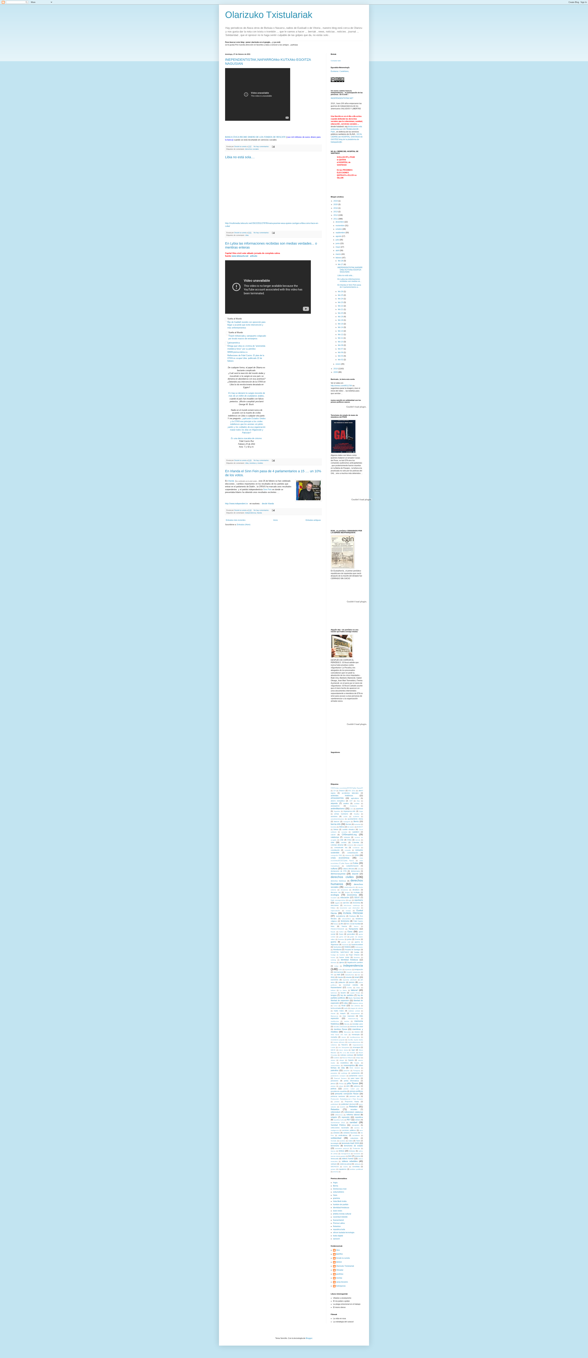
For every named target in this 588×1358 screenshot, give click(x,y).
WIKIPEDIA (335, 1166)
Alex (338, 1250)
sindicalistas (342, 1135)
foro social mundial (353, 924)
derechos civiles (342, 877)
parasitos (334, 1073)
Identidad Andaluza (349, 960)
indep (336, 966)
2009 (336, 372)
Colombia (355, 842)
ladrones (334, 993)
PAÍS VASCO (355, 1068)
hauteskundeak (357, 944)
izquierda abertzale (350, 980)
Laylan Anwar (355, 993)
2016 (336, 208)
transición (357, 1153)
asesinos (334, 816)
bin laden (350, 827)
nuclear (360, 1055)
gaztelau (339, 1274)
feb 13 (341, 331)
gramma (336, 1198)
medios (346, 1021)
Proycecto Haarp (352, 1101)
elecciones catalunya (352, 905)
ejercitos (346, 903)
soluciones (354, 1138)
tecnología (334, 1143)
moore (343, 1037)
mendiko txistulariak (340, 1026)
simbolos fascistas (350, 1133)
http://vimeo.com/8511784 (341, 386)
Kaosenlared (336, 987)
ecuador (334, 897)
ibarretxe (357, 957)
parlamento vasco (356, 1076)
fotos (332, 926)
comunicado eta (340, 847)
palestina (334, 1070)
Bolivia (336, 829)
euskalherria (340, 916)
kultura (333, 990)
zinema (335, 1172)
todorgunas (341, 1286)
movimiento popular (338, 1040)
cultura (334, 868)
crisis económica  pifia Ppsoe (347, 788)
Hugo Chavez (354, 955)
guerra (333, 942)
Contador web (336, 61)
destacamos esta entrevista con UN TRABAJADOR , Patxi (346, 129)
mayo (338, 247)
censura (347, 837)
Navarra (344, 1045)
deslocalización (349, 887)
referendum (335, 1112)
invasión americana (353, 972)
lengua (334, 995)
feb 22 (341, 306)
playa (341, 1086)
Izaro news (337, 1211)
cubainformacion (352, 866)
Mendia (346, 1024)
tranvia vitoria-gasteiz (338, 1156)
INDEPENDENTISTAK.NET (342, 98)
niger (353, 1050)
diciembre (340, 222)
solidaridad (336, 1138)
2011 (336, 219)
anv (351, 809)
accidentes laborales (350, 793)
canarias (344, 832)
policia (333, 1089)
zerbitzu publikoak (356, 1169)
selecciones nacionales (340, 1128)
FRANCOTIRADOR (337, 929)
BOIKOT (360, 827)
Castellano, (344, 71)
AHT (350, 801)
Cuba (355, 863)
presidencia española (339, 1091)
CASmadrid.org (349, 834)
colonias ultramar (337, 845)
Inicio (275, 520)
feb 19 (341, 317)
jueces (351, 982)
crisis (357, 855)
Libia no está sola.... (240, 157)
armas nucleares (341, 814)
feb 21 (341, 309)
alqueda (334, 803)
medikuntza (335, 1021)
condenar (356, 847)
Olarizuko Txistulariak (268, 15)
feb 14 (341, 327)
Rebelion (353, 1106)
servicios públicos (349, 1130)
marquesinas (355, 1013)
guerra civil (345, 942)
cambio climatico (348, 829)
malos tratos (339, 1011)
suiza (350, 1141)
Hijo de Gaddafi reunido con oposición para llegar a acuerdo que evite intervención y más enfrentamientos (246, 325)
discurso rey (336, 892)
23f (334, 790)
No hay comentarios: (262, 146)
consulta (348, 850)
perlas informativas (351, 1081)
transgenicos (345, 1153)
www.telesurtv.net (240, 256)
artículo (254, 256)
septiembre (340, 233)
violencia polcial (345, 1164)
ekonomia (356, 903)
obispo (358, 1058)
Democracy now (340, 1189)
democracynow (338, 873)
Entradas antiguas (313, 520)
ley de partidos (347, 995)
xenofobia (356, 1166)
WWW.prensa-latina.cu (238, 352)
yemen (333, 1169)
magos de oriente (357, 1008)
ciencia (357, 840)
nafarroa (334, 1045)
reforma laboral (353, 1115)
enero (338, 364)
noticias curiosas (346, 1055)
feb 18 (341, 320)
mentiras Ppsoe (340, 1029)
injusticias (348, 969)
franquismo (353, 929)
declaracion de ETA (339, 871)
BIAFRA (339, 1254)
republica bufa (339, 1120)
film (342, 924)
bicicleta (333, 827)
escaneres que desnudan (350, 908)
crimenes (348, 855)
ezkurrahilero (346, 919)
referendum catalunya (353, 1112)
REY (349, 1120)
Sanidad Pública (338, 1125)
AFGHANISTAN (337, 798)
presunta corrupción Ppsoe (347, 1094)
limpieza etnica (357, 1003)
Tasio (358, 1141)
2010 (336, 369)
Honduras (337, 949)
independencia (250, 513)
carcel (333, 835)
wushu (345, 1166)
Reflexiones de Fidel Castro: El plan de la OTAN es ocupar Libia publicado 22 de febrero (245, 358)
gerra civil (342, 937)
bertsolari (357, 824)
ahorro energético (338, 801)
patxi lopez (355, 1078)
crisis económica (340, 858)
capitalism (355, 832)
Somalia (333, 1141)
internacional (338, 972)
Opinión (351, 1060)
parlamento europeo (338, 1076)
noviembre (340, 225)
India (340, 969)
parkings (344, 1073)
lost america (355, 1005)
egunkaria (358, 900)
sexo (361, 1130)
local (343, 1005)
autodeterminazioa (337, 819)
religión (334, 1117)
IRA (332, 975)
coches (344, 842)
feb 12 (341, 334)
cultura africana (348, 869)
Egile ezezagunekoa (338, 900)
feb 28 (341, 261)
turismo (357, 1156)
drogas (347, 892)
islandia (348, 977)
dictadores (344, 890)
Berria (356, 821)
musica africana (339, 1042)
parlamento (355, 1073)
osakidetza (344, 1063)
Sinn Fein (267, 489)
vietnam (334, 1164)
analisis (346, 803)
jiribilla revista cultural (342, 1214)
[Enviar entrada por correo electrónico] (273, 146)
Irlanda (231, 481)
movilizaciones (355, 1037)
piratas (333, 1086)
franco (356, 926)
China (349, 840)
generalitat (351, 934)
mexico (357, 1032)
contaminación (352, 853)
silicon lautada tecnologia (343, 1232)
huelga (356, 952)
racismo (342, 1107)
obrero (333, 1060)
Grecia (357, 939)
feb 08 (341, 345)
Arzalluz (356, 814)
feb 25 (341, 295)
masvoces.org (353, 1018)
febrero (339, 258)
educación (344, 897)
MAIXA (339, 1262)
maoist (333, 1013)
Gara (349, 931)
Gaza (341, 934)
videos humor (348, 1159)
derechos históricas (338, 881)
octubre (339, 229)
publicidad (334, 1104)
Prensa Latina (339, 1223)
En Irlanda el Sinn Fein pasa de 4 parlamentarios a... (349, 286)
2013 (336, 212)
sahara (357, 1120)
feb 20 (341, 313)
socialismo (356, 1135)
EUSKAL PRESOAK (353, 913)
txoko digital (338, 1236)
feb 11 (340, 338)
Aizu (358, 801)
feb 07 (341, 349)
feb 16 (341, 324)
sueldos (342, 1141)
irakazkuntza (349, 975)
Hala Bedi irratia (340, 1201)
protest (336, 1101)
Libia (247, 235)
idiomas (333, 962)
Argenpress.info (349, 811)
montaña (334, 1037)
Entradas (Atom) (243, 525)
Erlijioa (333, 908)
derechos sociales (252, 149)
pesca (333, 1083)
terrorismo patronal (342, 1148)
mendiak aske (357, 1024)
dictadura (355, 890)
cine (332, 842)
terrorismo (335, 1146)
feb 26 (341, 291)
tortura (341, 1151)
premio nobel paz (351, 1089)
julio (338, 240)
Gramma (341, 939)
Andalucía (353, 806)
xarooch (336, 1239)
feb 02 (341, 360)
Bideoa (341, 827)
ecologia (357, 892)
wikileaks (357, 1164)
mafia (346, 1008)
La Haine (343, 990)
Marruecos (334, 1016)
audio (345, 816)
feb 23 (341, 302)
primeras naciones (338, 1096)
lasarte (343, 993)
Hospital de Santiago (352, 949)
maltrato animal (354, 1011)
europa (348, 910)
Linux (335, 1005)
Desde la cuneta (343, 1258)
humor (333, 957)
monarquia (356, 1034)
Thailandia (356, 1148)
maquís (343, 1013)
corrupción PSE (336, 855)
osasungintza (349, 1065)
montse (339, 1278)
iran (359, 975)
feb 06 (341, 352)
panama (346, 1070)
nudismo (336, 1058)
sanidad (353, 1122)
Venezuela (334, 1159)
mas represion (348, 1016)
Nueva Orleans (347, 1058)
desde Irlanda (267, 503)
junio (338, 243)
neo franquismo (344, 1047)
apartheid (359, 809)
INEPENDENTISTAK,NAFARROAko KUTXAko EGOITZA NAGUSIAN (349, 269)
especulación (335, 910)
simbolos (336, 1133)
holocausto (359, 947)
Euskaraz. (335, 71)
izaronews (334, 980)
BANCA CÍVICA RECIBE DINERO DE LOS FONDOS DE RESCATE (255, 137)
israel (356, 977)
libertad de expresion (340, 1000)
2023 (336, 201)
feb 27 (341, 264)
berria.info (336, 824)
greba (349, 939)
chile (341, 840)
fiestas (335, 924)
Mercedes (347, 1032)
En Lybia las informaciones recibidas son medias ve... (349, 280)
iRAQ (333, 977)
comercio (350, 845)
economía (352, 895)
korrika (349, 987)
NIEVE (333, 1050)
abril (338, 250)
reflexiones (339, 1115)
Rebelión (335, 1109)
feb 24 (341, 299)
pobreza (357, 1086)
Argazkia (337, 811)
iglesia (341, 962)
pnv (348, 1086)
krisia (358, 987)
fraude (333, 932)
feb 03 (341, 356)
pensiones (334, 1081)
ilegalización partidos (355, 962)
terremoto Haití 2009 (350, 1143)
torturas (352, 1151)
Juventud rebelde (340, 1217)
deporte (355, 874)
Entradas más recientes (235, 520)
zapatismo (342, 1169)
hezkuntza (337, 947)
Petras (341, 1083)
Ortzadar (339, 1270)
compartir (359, 845)
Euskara (352, 916)
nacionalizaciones (354, 1042)
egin (349, 900)
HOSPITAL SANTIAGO (340, 952)
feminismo (345, 921)
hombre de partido (340, 1204)
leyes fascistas (354, 998)
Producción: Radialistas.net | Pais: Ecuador (347, 1099)
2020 (336, 204)
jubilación (341, 982)
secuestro (355, 1125)
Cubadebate (335, 866)
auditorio (356, 816)
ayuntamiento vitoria (355, 819)
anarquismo (335, 806)
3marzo (342, 790)
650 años (351, 790)
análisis (356, 803)
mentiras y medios (256, 463)
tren (350, 1156)
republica (359, 1117)
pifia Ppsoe (352, 1083)
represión (346, 1117)
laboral (354, 990)
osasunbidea (335, 1065)
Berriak (348, 824)
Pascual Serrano (340, 1078)
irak (338, 975)
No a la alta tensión (347, 1052)
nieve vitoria (343, 1050)
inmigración (358, 969)
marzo (338, 254)
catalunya (335, 837)
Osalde (356, 1063)
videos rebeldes (350, 1161)
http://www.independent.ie (236, 503)
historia (348, 947)
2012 (336, 215)
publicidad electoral (348, 1104)
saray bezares (342, 1282)
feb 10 (341, 342)
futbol (341, 932)
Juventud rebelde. (350, 985)
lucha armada (336, 1008)
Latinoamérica (233, 343)
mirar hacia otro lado (339, 1034)
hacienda (345, 944)
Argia (361, 811)
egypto (337, 903)
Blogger (309, 1338)
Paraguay (356, 1070)
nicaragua (356, 1047)
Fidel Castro (358, 921)
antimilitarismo (338, 808)
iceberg (333, 960)
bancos (336, 821)
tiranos (333, 1151)
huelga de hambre (338, 955)
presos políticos (356, 1091)
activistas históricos (342, 796)
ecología (335, 895)
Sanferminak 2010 (338, 1122)
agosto (339, 236)
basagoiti (346, 821)
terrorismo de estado (353, 1146)
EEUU (357, 897)
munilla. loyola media (355, 1040)
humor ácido (344, 957)
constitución (335, 850)
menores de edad (356, 1026)
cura (359, 869)
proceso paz (355, 1096)
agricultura (355, 798)
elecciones (335, 905)
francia (344, 926)
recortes (354, 1109)
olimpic (341, 1060)
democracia (355, 871)
